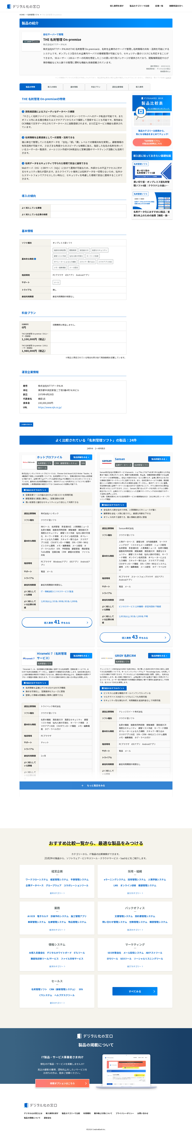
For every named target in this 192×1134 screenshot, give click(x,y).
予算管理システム (80, 879)
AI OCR (31, 916)
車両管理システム (37, 922)
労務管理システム (138, 922)
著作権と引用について (103, 1113)
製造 (71, 591)
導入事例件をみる (57, 621)
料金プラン (95, 86)
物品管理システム (77, 922)
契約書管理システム (145, 916)
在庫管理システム (57, 922)
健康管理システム (147, 885)
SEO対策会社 (114, 952)
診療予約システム (60, 916)
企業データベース (35, 885)
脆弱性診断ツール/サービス (45, 958)
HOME (22, 14)
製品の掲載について (32, 1117)
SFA (81, 989)
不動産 (158, 606)
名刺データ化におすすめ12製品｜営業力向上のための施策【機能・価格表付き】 (152, 213)
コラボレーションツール (76, 885)
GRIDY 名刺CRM (125, 656)
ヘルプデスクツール (64, 995)
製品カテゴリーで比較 (139, 5)
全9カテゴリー (56, 893)
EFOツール (112, 958)
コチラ (168, 77)
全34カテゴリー (56, 929)
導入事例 (139, 86)
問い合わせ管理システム (114, 922)
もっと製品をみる (96, 785)
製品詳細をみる (80, 457)
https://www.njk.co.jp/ (50, 407)
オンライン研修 (128, 885)
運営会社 (47, 1117)
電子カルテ (42, 916)
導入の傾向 (52, 86)
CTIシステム (45, 995)
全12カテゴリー (134, 893)
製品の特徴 (30, 86)
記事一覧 (159, 5)
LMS (116, 885)
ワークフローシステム (37, 879)
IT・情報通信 (47, 591)
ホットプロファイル (49, 457)
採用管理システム (137, 879)
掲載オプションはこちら (62, 1083)
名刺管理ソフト (33, 14)
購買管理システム (159, 922)
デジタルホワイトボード (59, 952)
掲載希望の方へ (176, 5)
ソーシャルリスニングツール (148, 958)
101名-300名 (58, 601)
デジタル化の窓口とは (33, 1113)
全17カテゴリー (134, 966)
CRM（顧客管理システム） (63, 989)
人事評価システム (157, 879)
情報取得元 (164, 71)
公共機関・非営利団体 (145, 606)
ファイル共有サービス (72, 958)
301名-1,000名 (70, 601)
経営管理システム (59, 879)
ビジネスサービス (61, 591)
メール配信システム (133, 952)
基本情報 (74, 86)
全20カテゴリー (134, 929)
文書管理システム (124, 916)
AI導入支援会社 (37, 952)
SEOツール (126, 958)
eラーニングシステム (115, 879)
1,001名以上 (46, 601)
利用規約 (87, 1113)
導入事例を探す (117, 5)
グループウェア (53, 885)
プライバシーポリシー (125, 1113)
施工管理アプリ (79, 916)
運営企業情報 (117, 86)
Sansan (120, 459)
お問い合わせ (142, 1113)
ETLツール (79, 952)
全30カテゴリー (56, 966)
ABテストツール (154, 952)
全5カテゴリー (56, 1002)
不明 (146, 616)
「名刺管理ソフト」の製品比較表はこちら (152, 142)
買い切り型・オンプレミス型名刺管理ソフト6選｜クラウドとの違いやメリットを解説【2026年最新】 (152, 183)
